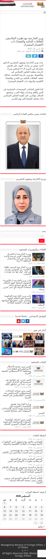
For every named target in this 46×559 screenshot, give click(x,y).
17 (36, 515)
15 (4, 511)
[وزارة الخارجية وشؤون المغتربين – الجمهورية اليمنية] (23, 4)
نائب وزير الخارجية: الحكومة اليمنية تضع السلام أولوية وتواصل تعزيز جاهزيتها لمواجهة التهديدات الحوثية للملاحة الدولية (23, 300)
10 (36, 511)
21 (10, 515)
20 (16, 515)
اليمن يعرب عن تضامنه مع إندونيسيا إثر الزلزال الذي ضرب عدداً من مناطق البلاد (18, 382)
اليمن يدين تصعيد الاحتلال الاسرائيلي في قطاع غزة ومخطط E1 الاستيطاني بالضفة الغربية (16, 370)
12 (23, 511)
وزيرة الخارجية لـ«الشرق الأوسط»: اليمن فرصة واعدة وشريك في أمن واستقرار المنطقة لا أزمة (17, 257)
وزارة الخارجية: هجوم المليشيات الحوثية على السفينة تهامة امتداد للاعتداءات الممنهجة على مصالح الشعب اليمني (23, 408)
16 (41, 515)
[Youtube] (19, 321)
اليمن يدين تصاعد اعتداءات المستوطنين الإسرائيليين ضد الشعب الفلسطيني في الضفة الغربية (17, 394)
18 (30, 515)
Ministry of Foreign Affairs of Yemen (29, 546)
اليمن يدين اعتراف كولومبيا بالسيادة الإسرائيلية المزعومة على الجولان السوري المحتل (17, 421)
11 (30, 511)
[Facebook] (27, 321)
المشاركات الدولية (33, 51)
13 (16, 511)
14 (10, 511)
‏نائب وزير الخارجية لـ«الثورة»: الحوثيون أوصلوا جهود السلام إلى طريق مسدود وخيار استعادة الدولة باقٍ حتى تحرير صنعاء (24, 285)
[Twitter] (23, 321)
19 (23, 515)
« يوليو (41, 526)
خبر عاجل (21, 51)
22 (4, 515)
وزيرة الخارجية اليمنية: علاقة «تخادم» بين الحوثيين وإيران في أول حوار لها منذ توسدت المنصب (17, 270)
